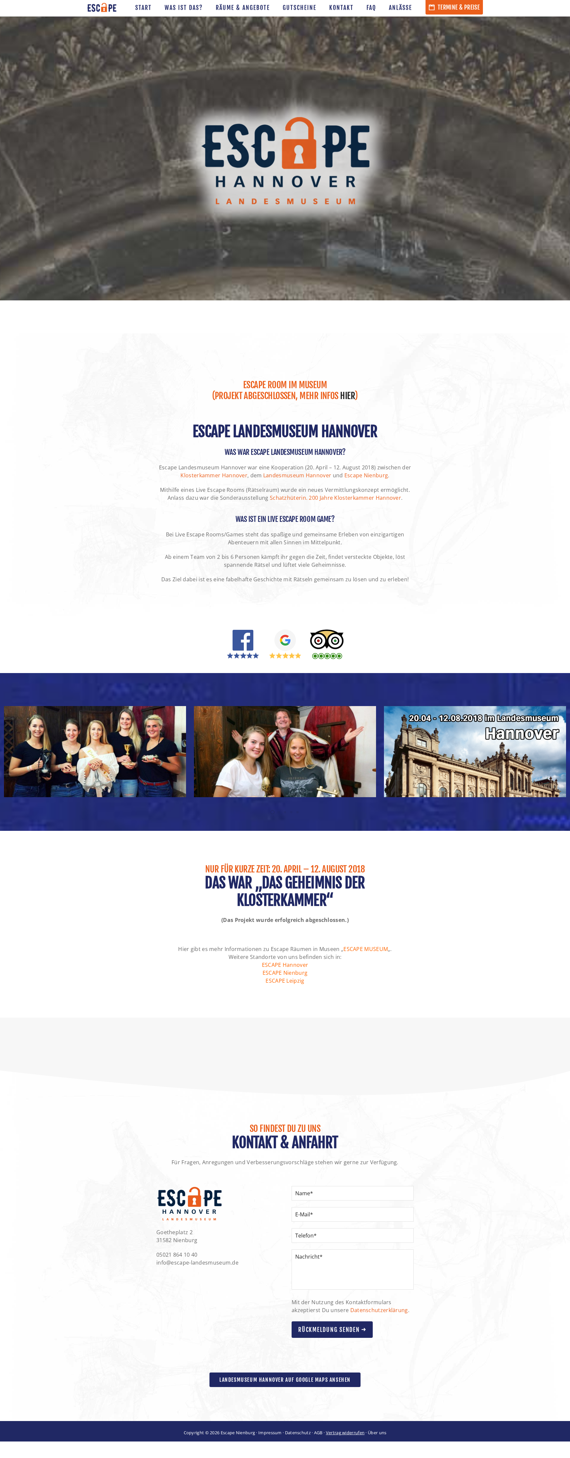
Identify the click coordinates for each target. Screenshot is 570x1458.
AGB (318, 1433)
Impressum (270, 1433)
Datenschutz (298, 1433)
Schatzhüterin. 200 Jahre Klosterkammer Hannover (335, 497)
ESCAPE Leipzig (285, 980)
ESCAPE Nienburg (285, 972)
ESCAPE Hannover (285, 964)
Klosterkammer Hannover (213, 475)
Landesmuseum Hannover (297, 475)
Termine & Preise (458, 7)
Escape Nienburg (366, 475)
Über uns (377, 1433)
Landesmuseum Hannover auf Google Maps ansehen (285, 1379)
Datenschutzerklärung (379, 1310)
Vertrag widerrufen (345, 1433)
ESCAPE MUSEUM (365, 949)
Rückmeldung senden (330, 1329)
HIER (347, 395)
